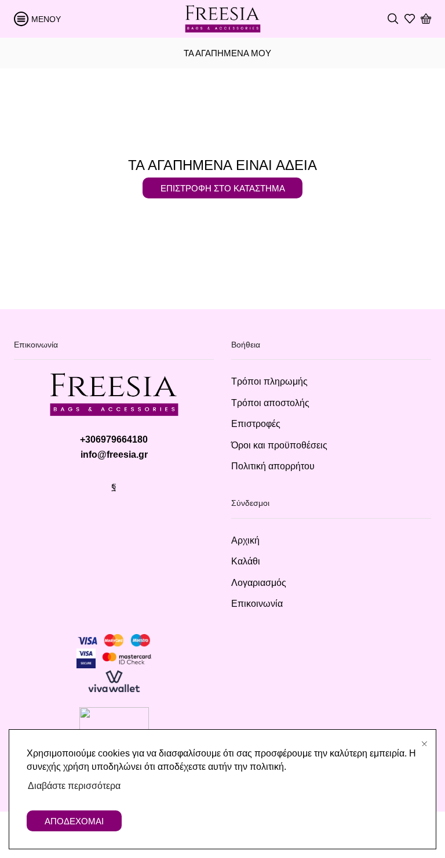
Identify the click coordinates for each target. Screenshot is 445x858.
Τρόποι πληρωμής (269, 381)
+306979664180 (114, 439)
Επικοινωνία (257, 604)
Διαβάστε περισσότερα (74, 786)
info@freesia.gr (114, 454)
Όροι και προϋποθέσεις (279, 445)
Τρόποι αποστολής (270, 403)
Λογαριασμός (258, 583)
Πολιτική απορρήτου (273, 466)
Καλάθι (245, 561)
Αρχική (245, 540)
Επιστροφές (255, 424)
